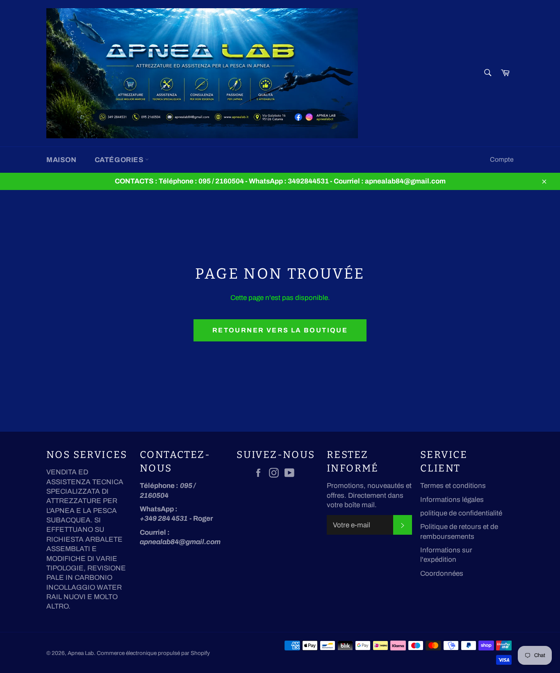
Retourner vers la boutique (280, 330)
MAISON (61, 160)
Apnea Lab (81, 653)
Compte (502, 159)
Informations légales (452, 500)
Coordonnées (441, 573)
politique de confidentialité (461, 513)
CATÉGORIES (120, 160)
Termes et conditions (453, 486)
